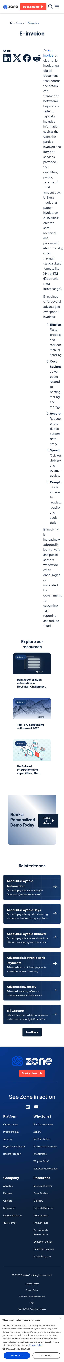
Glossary (20, 23)
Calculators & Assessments (40, 1232)
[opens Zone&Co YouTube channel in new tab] (36, 1107)
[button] (57, 7)
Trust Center (9, 1222)
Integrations (40, 1153)
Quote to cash (10, 1124)
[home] (10, 6)
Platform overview (43, 1124)
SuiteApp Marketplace (45, 1168)
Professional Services (45, 1146)
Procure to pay (11, 1131)
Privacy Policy (32, 1290)
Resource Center (42, 1185)
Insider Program (42, 1256)
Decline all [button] (46, 1355)
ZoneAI (37, 1131)
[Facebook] (27, 58)
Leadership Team (12, 1215)
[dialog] (32, 1338)
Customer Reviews (43, 1248)
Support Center (32, 1283)
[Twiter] (17, 58)
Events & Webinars (43, 1207)
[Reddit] (37, 58)
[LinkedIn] (7, 58)
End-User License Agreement (32, 1296)
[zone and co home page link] (11, 23)
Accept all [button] (17, 1355)
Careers (7, 1200)
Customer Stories (43, 1241)
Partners (7, 1193)
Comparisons (40, 1215)
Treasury (7, 1138)
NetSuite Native (41, 1138)
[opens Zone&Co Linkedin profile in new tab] (28, 1107)
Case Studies (40, 1193)
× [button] (60, 1318)
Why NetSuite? (41, 1161)
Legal (32, 1302)
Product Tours (40, 1222)
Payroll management (14, 1146)
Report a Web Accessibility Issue (32, 1309)
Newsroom (9, 1207)
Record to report (12, 1153)
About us (8, 1185)
